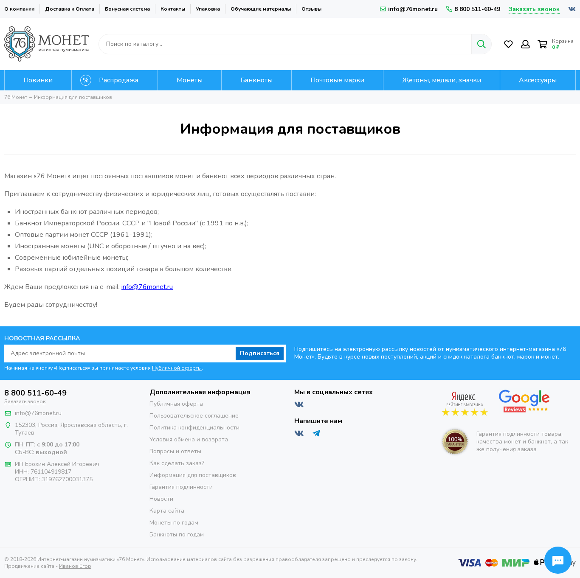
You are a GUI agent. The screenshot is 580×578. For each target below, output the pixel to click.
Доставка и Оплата (69, 9)
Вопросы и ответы (175, 451)
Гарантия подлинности (181, 487)
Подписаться (259, 353)
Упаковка (208, 9)
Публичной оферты (177, 368)
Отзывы (311, 9)
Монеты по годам (173, 523)
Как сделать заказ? (176, 463)
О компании (19, 9)
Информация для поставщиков (192, 475)
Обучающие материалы (261, 9)
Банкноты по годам (176, 534)
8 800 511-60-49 (477, 9)
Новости (161, 499)
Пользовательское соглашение (194, 416)
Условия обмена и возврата (188, 439)
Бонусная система (127, 9)
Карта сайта (166, 511)
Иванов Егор (75, 566)
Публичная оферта (176, 404)
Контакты (172, 9)
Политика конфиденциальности (194, 428)
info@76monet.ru (413, 9)
